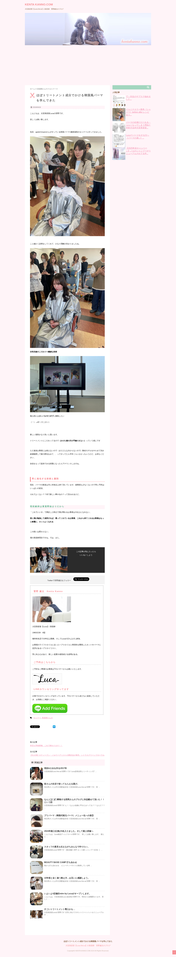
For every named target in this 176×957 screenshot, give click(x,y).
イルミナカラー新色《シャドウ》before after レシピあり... (138, 112)
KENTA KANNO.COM (39, 4)
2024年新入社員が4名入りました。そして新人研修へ (68, 831)
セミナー (37, 718)
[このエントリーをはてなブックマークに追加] (54, 726)
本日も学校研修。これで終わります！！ (46, 746)
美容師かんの (47, 718)
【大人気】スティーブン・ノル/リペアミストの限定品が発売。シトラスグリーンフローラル (67, 755)
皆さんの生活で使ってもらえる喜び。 (61, 784)
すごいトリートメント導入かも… (59, 909)
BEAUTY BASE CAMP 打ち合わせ (60, 862)
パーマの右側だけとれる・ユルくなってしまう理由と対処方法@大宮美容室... (138, 125)
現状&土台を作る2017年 (55, 768)
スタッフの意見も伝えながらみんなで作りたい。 (67, 847)
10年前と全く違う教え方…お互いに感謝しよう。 (67, 878)
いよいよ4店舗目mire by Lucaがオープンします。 (67, 893)
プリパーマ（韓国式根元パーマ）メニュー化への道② (69, 815)
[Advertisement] (88, 64)
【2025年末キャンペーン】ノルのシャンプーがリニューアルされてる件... (138, 151)
